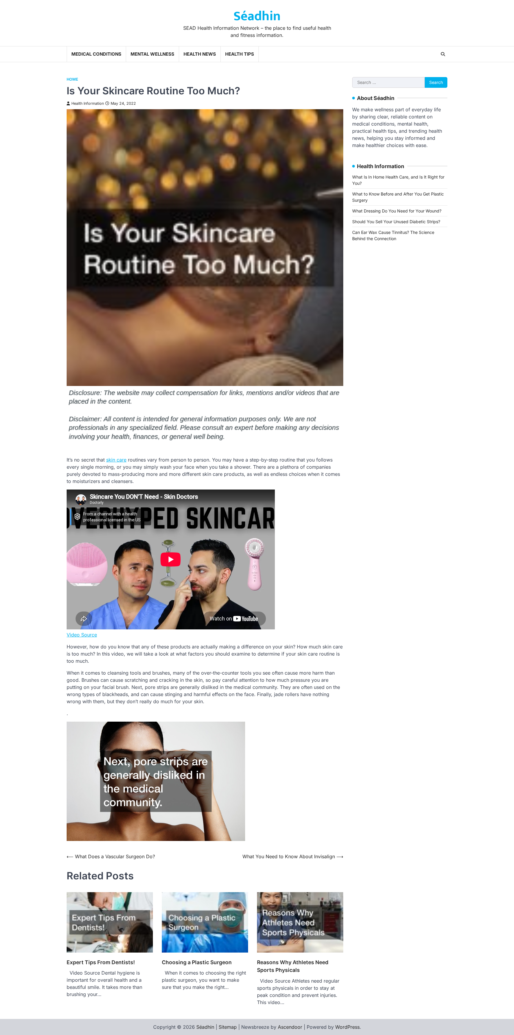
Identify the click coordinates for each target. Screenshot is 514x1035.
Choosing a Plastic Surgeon (197, 962)
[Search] (442, 54)
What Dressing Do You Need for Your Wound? (396, 210)
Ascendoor (290, 1027)
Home (72, 79)
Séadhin (257, 16)
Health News (200, 54)
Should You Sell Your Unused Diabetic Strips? (396, 221)
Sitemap (228, 1027)
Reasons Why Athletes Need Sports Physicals (292, 966)
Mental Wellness (152, 54)
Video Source (82, 635)
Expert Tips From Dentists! (101, 962)
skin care (116, 460)
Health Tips (239, 54)
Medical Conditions (96, 54)
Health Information (87, 103)
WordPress (347, 1027)
